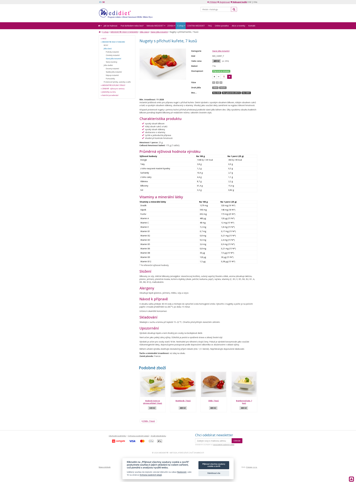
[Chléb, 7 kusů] (213, 384)
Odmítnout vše (213, 473)
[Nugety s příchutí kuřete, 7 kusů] (162, 64)
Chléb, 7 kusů (213, 401)
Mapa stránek (105, 467)
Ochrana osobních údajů (138, 436)
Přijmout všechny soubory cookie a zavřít (213, 465)
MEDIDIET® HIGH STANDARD (124, 32)
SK (103, 2)
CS (100, 2)
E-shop (105, 32)
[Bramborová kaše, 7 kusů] (244, 384)
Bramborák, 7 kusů (183, 401)
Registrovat (224, 2)
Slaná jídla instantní (159, 32)
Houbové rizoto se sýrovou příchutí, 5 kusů (152, 402)
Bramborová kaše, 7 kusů (244, 402)
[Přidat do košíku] (229, 77)
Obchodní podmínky (117, 436)
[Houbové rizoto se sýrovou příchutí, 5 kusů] (152, 384)
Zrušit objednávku (158, 436)
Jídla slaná (144, 32)
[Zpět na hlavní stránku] (126, 13)
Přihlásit (213, 2)
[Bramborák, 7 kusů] (183, 384)
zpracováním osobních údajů (223, 445)
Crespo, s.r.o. (251, 467)
